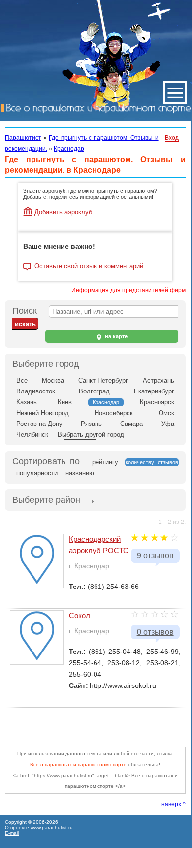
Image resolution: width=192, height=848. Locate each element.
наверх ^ (173, 804)
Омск (166, 413)
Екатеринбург (154, 391)
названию (79, 473)
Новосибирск (114, 413)
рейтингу (105, 462)
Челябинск (32, 434)
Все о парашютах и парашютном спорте (79, 764)
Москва (53, 380)
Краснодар (69, 148)
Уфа (167, 423)
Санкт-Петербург (103, 380)
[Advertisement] (98, 722)
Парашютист (23, 137)
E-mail (12, 833)
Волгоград (94, 391)
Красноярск (157, 402)
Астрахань (158, 380)
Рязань (91, 423)
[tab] (46, 500)
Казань (26, 402)
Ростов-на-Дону (39, 423)
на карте (115, 336)
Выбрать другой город (91, 434)
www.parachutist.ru (52, 827)
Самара (131, 423)
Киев (65, 402)
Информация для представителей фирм (128, 290)
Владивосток (35, 391)
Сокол (79, 615)
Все (22, 380)
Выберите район (46, 500)
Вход (172, 137)
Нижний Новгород (42, 413)
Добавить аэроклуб (63, 212)
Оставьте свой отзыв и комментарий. (89, 266)
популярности (37, 473)
